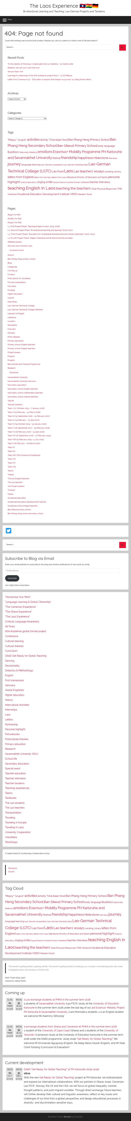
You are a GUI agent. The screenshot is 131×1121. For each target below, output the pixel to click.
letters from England (20, 177)
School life (11, 758)
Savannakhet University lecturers (22, 381)
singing (41, 182)
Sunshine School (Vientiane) (77, 182)
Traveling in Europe (15, 822)
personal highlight (102, 933)
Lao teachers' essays (89, 171)
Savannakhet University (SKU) (21, 753)
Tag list (11, 401)
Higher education (15, 294)
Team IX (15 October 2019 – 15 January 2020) (27, 424)
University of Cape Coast (56, 1030)
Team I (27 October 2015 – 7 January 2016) (26, 408)
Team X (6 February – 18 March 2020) (24, 443)
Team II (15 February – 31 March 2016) (24, 412)
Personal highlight (15, 729)
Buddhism (13, 152)
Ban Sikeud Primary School (77, 146)
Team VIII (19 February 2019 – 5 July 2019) (26, 439)
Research (12, 368)
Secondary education (17, 385)
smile (49, 182)
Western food (85, 194)
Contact (11, 274)
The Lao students (15, 803)
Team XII (11, 451)
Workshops (11, 842)
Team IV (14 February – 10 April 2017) (24, 420)
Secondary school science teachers (23, 397)
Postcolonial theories (16, 739)
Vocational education (17, 498)
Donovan (67, 1117)
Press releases (14, 337)
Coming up (12, 271)
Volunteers (11, 837)
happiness (85, 158)
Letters (9, 719)
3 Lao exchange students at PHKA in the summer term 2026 (57, 999)
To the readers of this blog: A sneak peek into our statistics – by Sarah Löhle (40, 64)
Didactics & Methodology (19, 670)
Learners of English (16, 313)
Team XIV (12, 459)
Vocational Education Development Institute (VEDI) (47, 194)
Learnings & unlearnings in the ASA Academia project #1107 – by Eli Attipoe (40, 75)
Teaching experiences (17, 788)
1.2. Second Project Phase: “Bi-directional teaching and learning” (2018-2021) (40, 230)
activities (33, 139)
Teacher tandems (15, 404)
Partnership (11, 724)
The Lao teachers (15, 482)
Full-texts (12, 286)
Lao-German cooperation (52, 165)
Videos (10, 494)
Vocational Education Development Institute (27, 502)
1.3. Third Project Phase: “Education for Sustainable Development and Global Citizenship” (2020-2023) (51, 234)
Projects (11, 356)
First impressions (14, 680)
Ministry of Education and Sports (92, 177)
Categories (12, 267)
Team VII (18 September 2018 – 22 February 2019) (29, 436)
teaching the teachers (73, 188)
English (9, 675)
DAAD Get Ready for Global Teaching (26, 655)
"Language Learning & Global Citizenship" (28, 602)
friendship (69, 158)
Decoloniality (12, 665)
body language (106, 146)
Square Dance (59, 182)
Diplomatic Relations (28, 152)
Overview (12, 329)
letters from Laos (59, 177)
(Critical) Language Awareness (22, 621)
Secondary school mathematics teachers (25, 393)
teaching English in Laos (31, 188)
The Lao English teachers (18, 478)
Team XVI (12, 467)
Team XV (11, 463)
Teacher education (15, 773)
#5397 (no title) (14, 215)
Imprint (11, 298)
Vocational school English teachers (23, 506)
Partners (11, 333)
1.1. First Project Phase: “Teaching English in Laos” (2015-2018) (34, 226)
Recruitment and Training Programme (24, 364)
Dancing (9, 660)
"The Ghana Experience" (18, 611)
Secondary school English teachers (23, 389)
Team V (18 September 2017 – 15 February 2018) (29, 428)
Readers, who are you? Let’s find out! (24, 68)
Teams (10, 471)
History (9, 700)
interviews (113, 158)
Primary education (16, 341)
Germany (10, 685)
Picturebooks (12, 734)
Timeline (11, 490)
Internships (12, 302)
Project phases (14, 352)
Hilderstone (101, 158)
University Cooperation (18, 832)
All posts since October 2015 (20, 246)
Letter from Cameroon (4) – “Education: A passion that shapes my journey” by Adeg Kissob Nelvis (49, 79)
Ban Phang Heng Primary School (89, 139)
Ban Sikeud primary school (19, 510)
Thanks (11, 475)
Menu (10, 19)
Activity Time (47, 139)
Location (11, 321)
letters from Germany (42, 177)
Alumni (11, 255)
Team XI (11, 447)
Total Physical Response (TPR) (106, 189)
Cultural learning (14, 641)
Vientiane (12, 194)
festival (57, 158)
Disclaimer (14, 372)
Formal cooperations (17, 282)
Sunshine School (17, 250)
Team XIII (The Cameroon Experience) (24, 455)
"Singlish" (22, 140)
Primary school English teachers (21, 344)
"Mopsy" (12, 139)
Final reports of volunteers (19, 278)
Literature (12, 317)
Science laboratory (28, 182)
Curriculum (11, 650)
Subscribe (12, 578)
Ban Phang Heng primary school (21, 259)
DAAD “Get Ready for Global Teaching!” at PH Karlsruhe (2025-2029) (61, 1069)
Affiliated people (15, 242)
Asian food (61, 139)
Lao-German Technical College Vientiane (25, 310)
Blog (10, 263)
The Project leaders (16, 486)
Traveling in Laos (14, 827)
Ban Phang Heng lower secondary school (25, 513)
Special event (12, 768)
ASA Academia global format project (25, 631)
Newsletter (12, 325)
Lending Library (113, 171)
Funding (11, 290)
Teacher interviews (15, 778)
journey (14, 164)
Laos (68, 170)
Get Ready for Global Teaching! (94, 1038)
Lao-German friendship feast (75, 165)
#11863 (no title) (14, 219)
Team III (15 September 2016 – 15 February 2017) (29, 416)
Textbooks (10, 798)
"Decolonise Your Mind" (18, 597)
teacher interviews (100, 182)
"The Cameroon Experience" (20, 607)
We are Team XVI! (15, 72)
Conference (11, 636)
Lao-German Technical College (21, 306)
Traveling (10, 817)
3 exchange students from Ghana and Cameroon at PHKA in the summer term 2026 (70, 1026)
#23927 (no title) (14, 222)
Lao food (58, 171)
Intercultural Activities (17, 705)
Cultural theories (14, 646)
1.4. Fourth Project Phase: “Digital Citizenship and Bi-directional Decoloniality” (40, 238)
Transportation (13, 812)
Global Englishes (14, 690)
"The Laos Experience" (17, 616)
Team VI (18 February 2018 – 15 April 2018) (26, 432)
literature (71, 177)
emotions (45, 152)
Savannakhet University (18, 377)
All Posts (10, 626)
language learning (30, 164)
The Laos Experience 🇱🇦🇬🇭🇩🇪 (64, 6)
